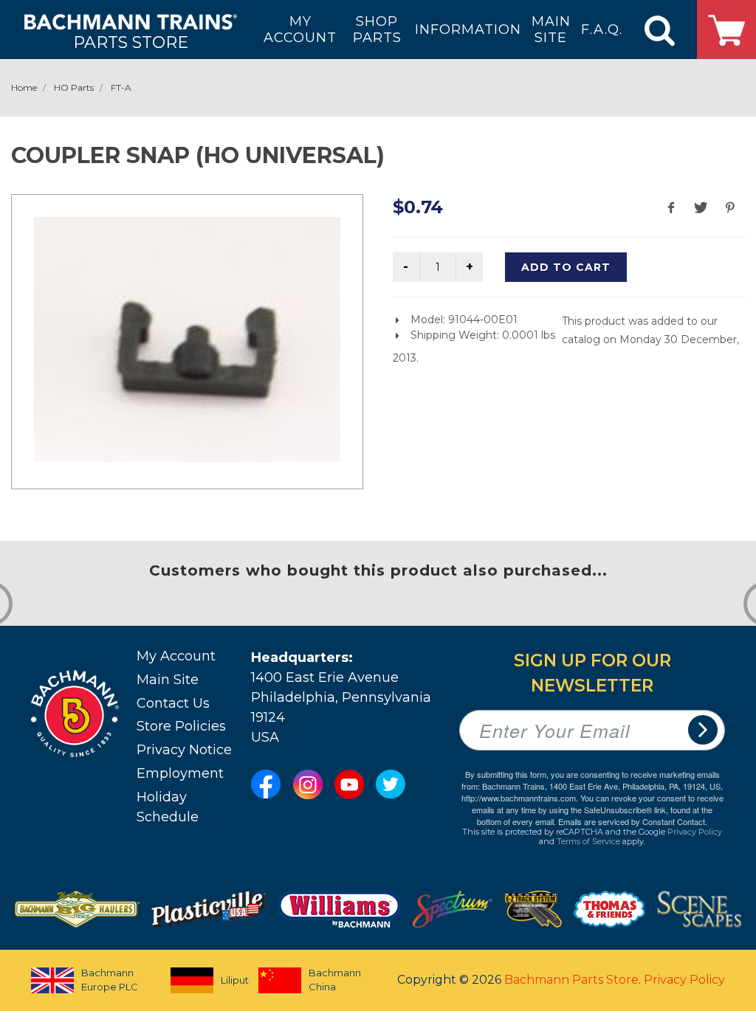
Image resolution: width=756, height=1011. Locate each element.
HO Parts (74, 87)
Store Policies (181, 726)
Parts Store (130, 41)
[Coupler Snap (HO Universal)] (187, 339)
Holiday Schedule (168, 807)
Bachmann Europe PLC (109, 980)
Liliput (227, 980)
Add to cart (566, 267)
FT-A (121, 87)
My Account (176, 656)
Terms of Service (588, 841)
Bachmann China (335, 980)
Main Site (168, 680)
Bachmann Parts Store (571, 980)
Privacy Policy (694, 832)
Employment (180, 773)
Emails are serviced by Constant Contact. (632, 821)
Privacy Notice (184, 750)
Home (24, 87)
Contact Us (173, 703)
